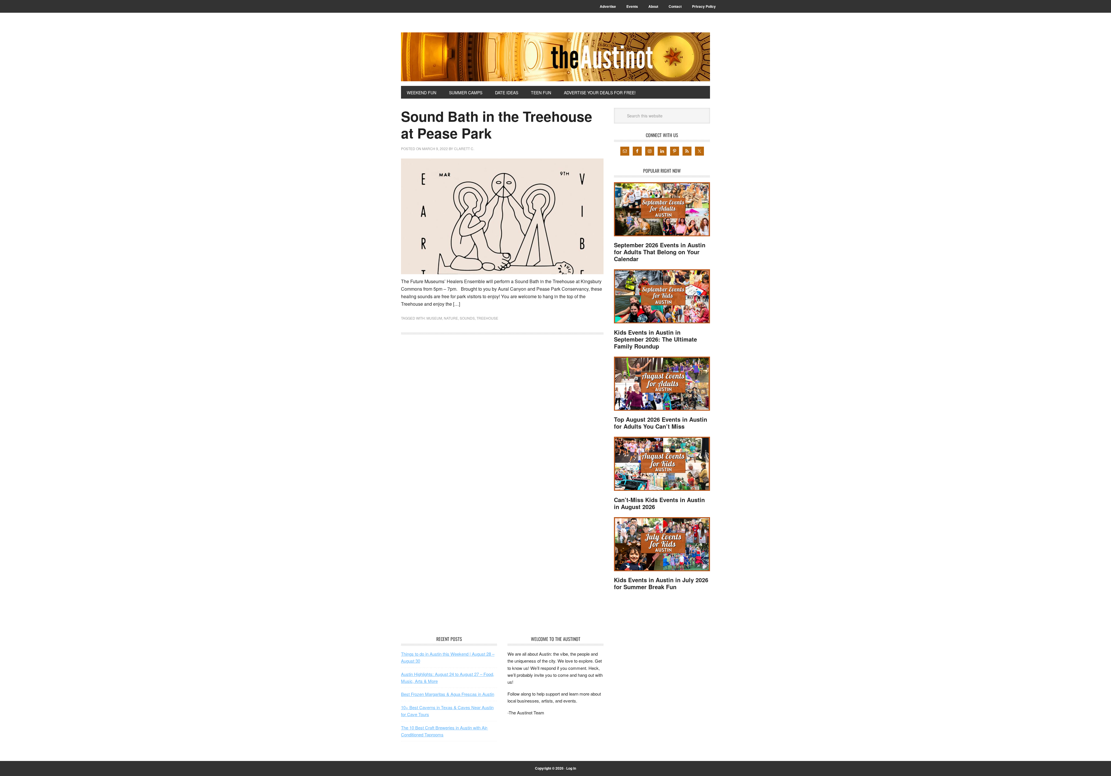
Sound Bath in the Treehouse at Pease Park (496, 124)
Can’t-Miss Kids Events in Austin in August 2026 (659, 503)
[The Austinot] (555, 56)
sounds (467, 318)
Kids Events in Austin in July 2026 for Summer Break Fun (661, 583)
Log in (571, 768)
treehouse (487, 318)
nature (451, 318)
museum (434, 318)
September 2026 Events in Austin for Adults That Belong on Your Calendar (659, 252)
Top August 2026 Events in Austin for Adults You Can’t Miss (660, 422)
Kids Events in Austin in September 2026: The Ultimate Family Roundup (655, 339)
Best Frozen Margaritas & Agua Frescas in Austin (447, 694)
